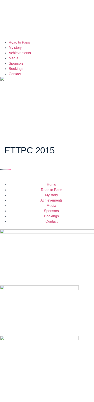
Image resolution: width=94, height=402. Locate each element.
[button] (47, 22)
